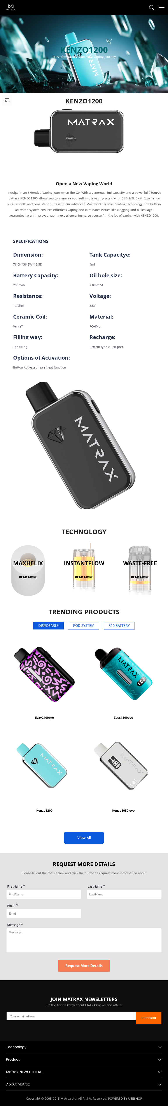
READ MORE (28, 577)
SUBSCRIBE (148, 1018)
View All (84, 838)
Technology (16, 1047)
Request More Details (84, 965)
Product (13, 1059)
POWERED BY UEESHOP (125, 1098)
